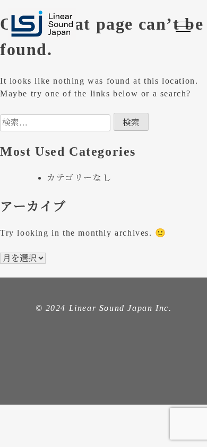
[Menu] (183, 26)
